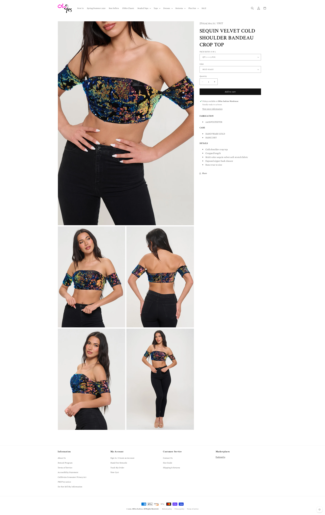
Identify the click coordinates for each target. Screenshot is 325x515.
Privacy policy (179, 509)
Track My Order (117, 467)
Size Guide (167, 462)
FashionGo (220, 457)
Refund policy (167, 509)
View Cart (114, 472)
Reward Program (65, 462)
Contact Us (168, 458)
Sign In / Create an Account (122, 458)
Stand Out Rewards (118, 462)
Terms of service (192, 509)
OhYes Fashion (137, 509)
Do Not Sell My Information (70, 486)
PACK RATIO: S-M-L (208, 51)
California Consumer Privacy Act (72, 477)
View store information (212, 109)
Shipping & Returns (171, 467)
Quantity (203, 76)
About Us (62, 458)
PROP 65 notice (64, 482)
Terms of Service (65, 467)
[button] (144, 8)
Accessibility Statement (68, 472)
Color (202, 64)
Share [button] (204, 173)
